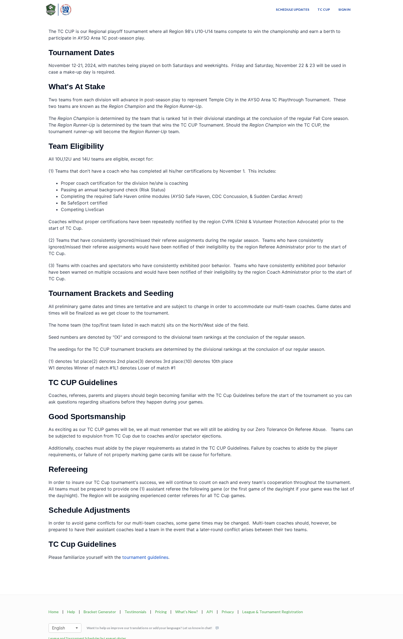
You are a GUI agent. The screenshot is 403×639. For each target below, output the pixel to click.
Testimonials (135, 611)
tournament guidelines (145, 557)
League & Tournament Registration (272, 611)
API (209, 611)
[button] (65, 628)
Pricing (161, 611)
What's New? (186, 611)
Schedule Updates (292, 9)
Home (54, 611)
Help (71, 611)
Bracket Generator (100, 611)
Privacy (228, 611)
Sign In (344, 9)
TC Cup (323, 9)
